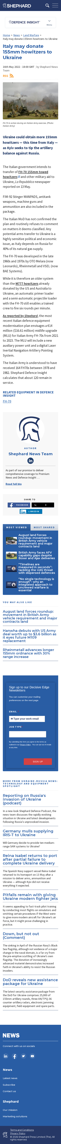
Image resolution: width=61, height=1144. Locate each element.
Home (6, 35)
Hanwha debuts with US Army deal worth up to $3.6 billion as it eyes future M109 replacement (29, 636)
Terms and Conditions (22, 1130)
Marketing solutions (15, 1116)
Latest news (10, 1078)
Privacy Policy (25, 745)
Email (14, 711)
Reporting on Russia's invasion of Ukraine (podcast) (24, 799)
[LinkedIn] (5, 1056)
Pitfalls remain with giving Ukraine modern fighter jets (30, 896)
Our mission (10, 1109)
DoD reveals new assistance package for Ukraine (30, 982)
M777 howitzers (26, 283)
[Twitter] (23, 1056)
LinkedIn (30, 461)
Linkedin (33, 511)
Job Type (16, 727)
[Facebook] (14, 1056)
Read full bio (14, 484)
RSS (5, 76)
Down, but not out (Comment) (21, 935)
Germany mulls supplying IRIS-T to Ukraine (28, 833)
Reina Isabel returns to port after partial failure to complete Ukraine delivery (30, 859)
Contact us (9, 1091)
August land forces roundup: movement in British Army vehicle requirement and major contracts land (30, 616)
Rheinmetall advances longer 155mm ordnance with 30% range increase (28, 653)
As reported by (20, 316)
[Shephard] (17, 5)
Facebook (22, 504)
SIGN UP (38, 761)
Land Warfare (31, 35)
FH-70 (7, 401)
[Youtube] (32, 1056)
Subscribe (9, 1084)
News (16, 35)
